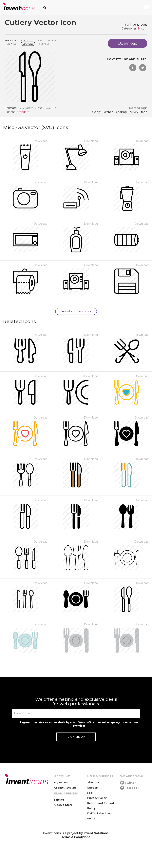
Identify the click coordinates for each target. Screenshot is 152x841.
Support (92, 787)
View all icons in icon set (76, 311)
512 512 (44, 43)
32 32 (38, 40)
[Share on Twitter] (142, 67)
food (144, 112)
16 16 (24, 40)
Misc (141, 28)
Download (40, 141)
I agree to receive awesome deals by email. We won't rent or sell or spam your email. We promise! (79, 724)
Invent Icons (138, 24)
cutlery (96, 112)
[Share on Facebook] (132, 67)
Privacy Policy (97, 797)
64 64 (52, 40)
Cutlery (133, 112)
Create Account (65, 787)
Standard (23, 112)
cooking (121, 112)
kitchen (108, 112)
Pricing (59, 799)
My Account (62, 782)
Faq (90, 792)
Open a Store (63, 804)
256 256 (28, 43)
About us (93, 782)
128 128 (12, 43)
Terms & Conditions (75, 837)
